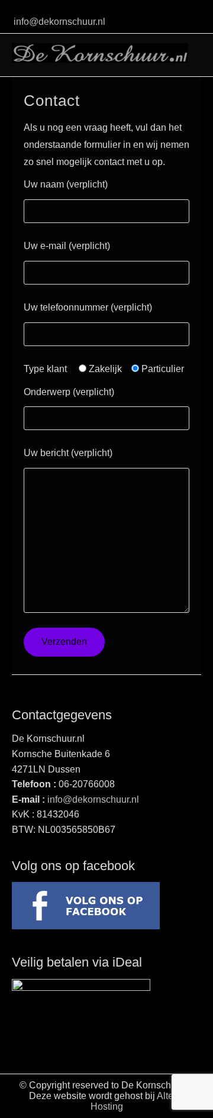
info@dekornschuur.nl (59, 22)
